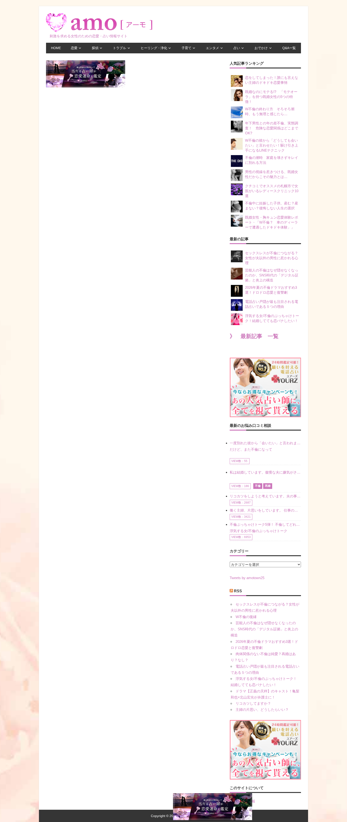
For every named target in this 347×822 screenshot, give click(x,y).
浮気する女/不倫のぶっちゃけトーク (258, 531)
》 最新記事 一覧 (254, 336)
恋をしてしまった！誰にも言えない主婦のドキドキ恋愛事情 (271, 80)
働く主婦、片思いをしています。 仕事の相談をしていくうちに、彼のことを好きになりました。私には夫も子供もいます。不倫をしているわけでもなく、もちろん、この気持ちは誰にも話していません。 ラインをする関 (265, 510)
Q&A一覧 (289, 48)
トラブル (119, 48)
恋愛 (74, 48)
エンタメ (212, 48)
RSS (238, 591)
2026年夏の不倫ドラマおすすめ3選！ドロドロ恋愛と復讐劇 (271, 289)
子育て (186, 48)
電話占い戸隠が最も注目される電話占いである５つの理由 (271, 304)
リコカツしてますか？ (253, 703)
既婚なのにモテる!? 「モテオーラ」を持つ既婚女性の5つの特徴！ (271, 97)
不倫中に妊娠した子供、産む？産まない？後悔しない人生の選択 (271, 205)
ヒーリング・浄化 (154, 48)
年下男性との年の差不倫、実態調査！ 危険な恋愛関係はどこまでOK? (271, 128)
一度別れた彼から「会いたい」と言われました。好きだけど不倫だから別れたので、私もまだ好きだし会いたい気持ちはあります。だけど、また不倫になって (265, 446)
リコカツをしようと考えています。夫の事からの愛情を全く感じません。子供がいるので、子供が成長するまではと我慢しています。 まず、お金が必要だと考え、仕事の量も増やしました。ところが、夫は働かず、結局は (265, 496)
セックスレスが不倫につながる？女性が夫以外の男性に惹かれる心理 (271, 258)
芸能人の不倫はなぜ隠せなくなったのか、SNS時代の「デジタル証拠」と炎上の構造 (271, 275)
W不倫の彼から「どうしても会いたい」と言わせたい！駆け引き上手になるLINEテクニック (271, 145)
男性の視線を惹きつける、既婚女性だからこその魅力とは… (271, 174)
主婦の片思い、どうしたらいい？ (262, 710)
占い (236, 48)
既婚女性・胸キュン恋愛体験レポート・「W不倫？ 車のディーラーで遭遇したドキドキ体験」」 (271, 222)
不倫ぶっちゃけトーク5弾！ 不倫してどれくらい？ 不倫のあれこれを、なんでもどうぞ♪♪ (265, 524)
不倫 (258, 485)
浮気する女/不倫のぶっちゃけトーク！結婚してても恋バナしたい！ (272, 318)
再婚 (268, 485)
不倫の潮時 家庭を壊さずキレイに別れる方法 (271, 160)
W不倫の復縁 (246, 617)
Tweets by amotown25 (247, 578)
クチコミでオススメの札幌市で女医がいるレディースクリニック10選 (271, 191)
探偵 (95, 48)
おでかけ (261, 48)
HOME (56, 48)
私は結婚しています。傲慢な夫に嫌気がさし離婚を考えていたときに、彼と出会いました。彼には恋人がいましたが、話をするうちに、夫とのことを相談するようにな (265, 472)
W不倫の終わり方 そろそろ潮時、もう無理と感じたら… (269, 111)
